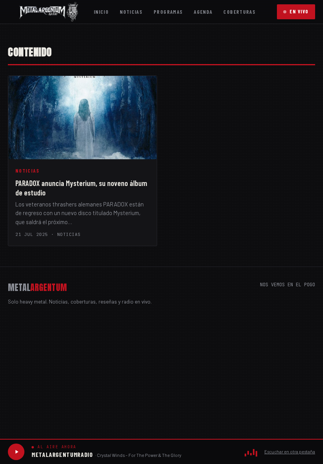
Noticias (131, 11)
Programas (168, 11)
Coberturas (239, 11)
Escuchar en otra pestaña (289, 451)
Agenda (203, 11)
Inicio (101, 11)
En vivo (299, 11)
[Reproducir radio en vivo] (16, 452)
